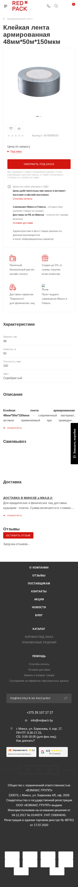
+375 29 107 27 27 (40, 712)
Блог (39, 615)
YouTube (44, 770)
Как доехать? (25, 740)
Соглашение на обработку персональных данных (39, 680)
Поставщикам (39, 583)
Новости (39, 607)
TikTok (54, 770)
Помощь (39, 656)
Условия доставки (23, 223)
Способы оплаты (22, 198)
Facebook (23, 770)
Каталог (39, 628)
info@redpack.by (42, 720)
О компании (39, 567)
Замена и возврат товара (39, 675)
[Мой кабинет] (63, 6)
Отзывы (39, 575)
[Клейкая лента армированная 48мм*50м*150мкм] (39, 83)
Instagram (34, 770)
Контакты (39, 591)
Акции (39, 599)
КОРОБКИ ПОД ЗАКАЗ (39, 636)
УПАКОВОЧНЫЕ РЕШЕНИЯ (39, 642)
